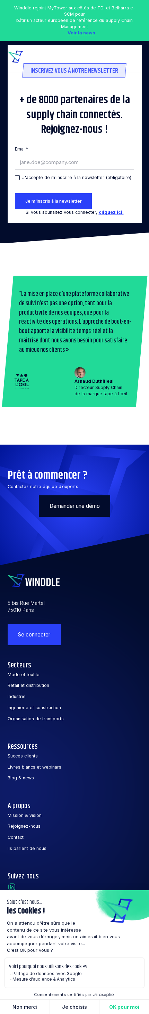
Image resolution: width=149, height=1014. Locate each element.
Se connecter (34, 634)
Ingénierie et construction (34, 707)
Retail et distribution (28, 685)
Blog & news (21, 777)
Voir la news (81, 32)
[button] (135, 56)
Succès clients (23, 756)
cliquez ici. (111, 212)
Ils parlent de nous (27, 848)
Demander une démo (75, 506)
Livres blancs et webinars (34, 767)
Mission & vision (25, 815)
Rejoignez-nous (24, 826)
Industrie (17, 696)
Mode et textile (24, 674)
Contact (16, 837)
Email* (21, 149)
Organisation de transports (36, 718)
